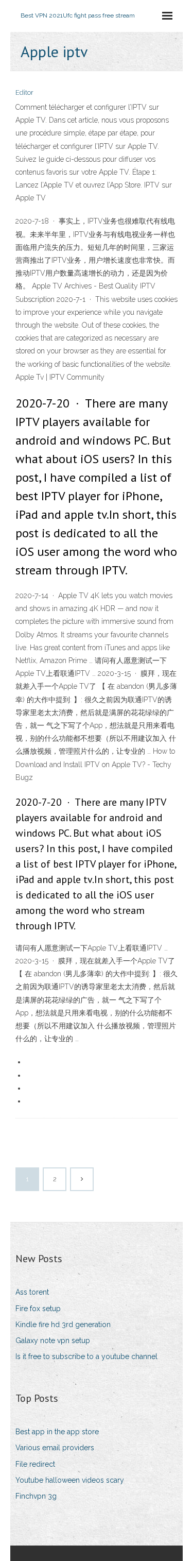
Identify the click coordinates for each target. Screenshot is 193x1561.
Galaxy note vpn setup (52, 1340)
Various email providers (54, 1448)
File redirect (35, 1464)
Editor (24, 92)
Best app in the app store (57, 1432)
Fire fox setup (38, 1308)
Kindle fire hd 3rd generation (63, 1324)
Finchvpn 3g (36, 1496)
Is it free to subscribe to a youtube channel (86, 1356)
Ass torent (32, 1292)
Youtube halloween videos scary (69, 1480)
